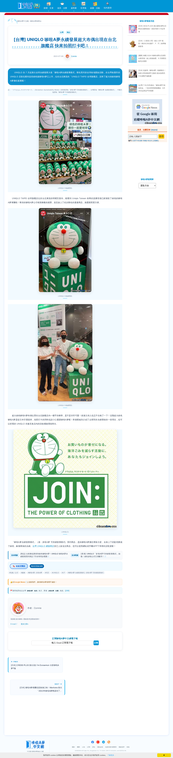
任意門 (134, 141)
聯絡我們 (121, 747)
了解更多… (111, 755)
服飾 (23, 573)
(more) (154, 130)
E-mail (13, 624)
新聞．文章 (49, 8)
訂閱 (96, 643)
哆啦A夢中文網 (23, 21)
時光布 (149, 141)
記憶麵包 (156, 141)
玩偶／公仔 (14, 573)
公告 (83, 747)
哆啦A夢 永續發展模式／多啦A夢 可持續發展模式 (86, 573)
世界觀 (83, 8)
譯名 (93, 747)
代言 (47, 573)
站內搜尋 (108, 8)
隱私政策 (100, 747)
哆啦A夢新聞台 (36, 21)
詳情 (67, 591)
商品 (68, 32)
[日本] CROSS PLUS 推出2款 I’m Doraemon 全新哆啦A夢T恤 (35, 666)
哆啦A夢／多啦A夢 (35, 573)
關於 (73, 747)
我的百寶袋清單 (37, 566)
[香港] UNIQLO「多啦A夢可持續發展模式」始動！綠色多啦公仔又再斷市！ (100, 555)
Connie (74, 56)
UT (64, 573)
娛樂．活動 (95, 8)
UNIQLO (56, 573)
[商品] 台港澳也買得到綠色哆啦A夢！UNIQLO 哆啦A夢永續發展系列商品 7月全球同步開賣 (44, 555)
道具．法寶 (62, 8)
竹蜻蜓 (144, 141)
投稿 (128, 747)
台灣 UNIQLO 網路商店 (43, 546)
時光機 (139, 141)
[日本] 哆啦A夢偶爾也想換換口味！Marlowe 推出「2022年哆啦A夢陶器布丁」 (41, 689)
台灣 (61, 32)
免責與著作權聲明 (111, 747)
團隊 (78, 747)
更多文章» (25, 624)
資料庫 (74, 8)
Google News (19, 582)
